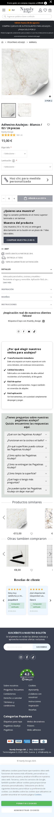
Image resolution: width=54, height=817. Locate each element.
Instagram (43, 321)
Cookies (32, 685)
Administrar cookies (26, 810)
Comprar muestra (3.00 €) (20, 240)
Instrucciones (35, 701)
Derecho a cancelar (13, 698)
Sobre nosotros (11, 685)
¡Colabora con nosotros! (35, 695)
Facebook (23, 331)
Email (29, 331)
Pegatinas (8, 729)
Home (2, 42)
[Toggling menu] (4, 10)
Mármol (33, 42)
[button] (49, 96)
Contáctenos (10, 693)
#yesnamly (34, 689)
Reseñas (32, 709)
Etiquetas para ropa (13, 721)
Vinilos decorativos (36, 721)
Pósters (30, 725)
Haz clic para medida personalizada (25, 179)
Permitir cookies (26, 803)
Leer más (7, 282)
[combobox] (27, 16)
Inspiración (34, 705)
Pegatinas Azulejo (16, 42)
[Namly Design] (27, 10)
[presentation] (3, 600)
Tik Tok (33, 659)
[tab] (27, 269)
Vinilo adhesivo (34, 729)
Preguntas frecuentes (14, 689)
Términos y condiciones (9, 704)
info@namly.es (44, 752)
